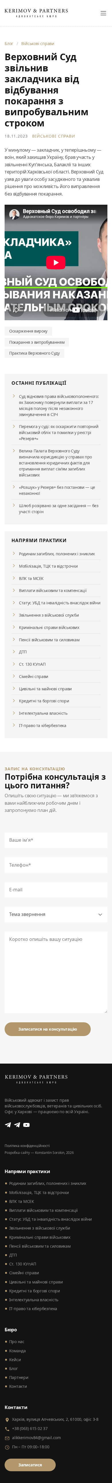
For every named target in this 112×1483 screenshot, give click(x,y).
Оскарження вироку (28, 331)
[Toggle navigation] (103, 13)
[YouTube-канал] (26, 1124)
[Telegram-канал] (8, 1124)
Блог (9, 43)
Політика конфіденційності (27, 1146)
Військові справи (37, 43)
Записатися (30, 1465)
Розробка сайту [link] (17, 1152)
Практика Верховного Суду (34, 353)
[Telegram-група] (17, 1124)
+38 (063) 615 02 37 (30, 1428)
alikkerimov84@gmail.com (36, 1437)
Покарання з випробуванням (36, 342)
